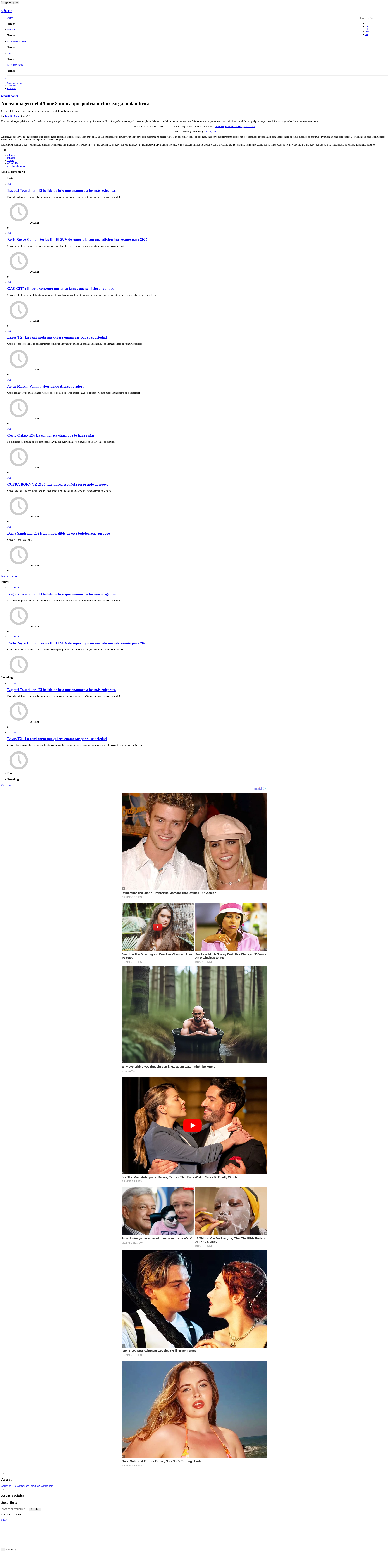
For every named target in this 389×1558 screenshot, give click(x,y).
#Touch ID (12, 163)
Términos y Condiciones (41, 1486)
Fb (367, 29)
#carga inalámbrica (16, 166)
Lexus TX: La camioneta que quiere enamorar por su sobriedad (57, 739)
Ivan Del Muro (12, 116)
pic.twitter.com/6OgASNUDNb (240, 126)
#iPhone (11, 157)
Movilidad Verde (15, 65)
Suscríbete (35, 1509)
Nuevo (4, 576)
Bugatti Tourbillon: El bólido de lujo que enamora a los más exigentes (61, 594)
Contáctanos (23, 1486)
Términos (11, 85)
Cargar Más (6, 785)
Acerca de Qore (8, 1486)
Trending (12, 576)
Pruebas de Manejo (16, 41)
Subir (3, 1519)
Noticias (11, 29)
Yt (366, 34)
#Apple (10, 160)
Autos (10, 18)
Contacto (11, 88)
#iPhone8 (219, 126)
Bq (366, 26)
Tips (9, 53)
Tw (367, 31)
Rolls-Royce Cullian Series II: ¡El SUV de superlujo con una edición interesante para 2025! (78, 643)
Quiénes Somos (14, 83)
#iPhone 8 (12, 155)
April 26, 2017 (210, 131)
